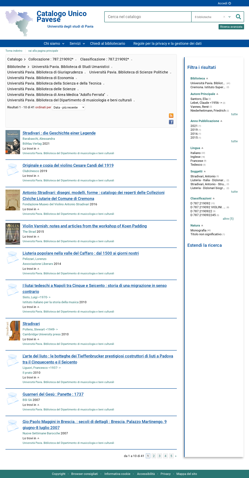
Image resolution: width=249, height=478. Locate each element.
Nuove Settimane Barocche (42, 433)
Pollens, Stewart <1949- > (40, 329)
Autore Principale (202, 94)
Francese (196, 161)
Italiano (195, 153)
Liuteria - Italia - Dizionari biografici (208, 180)
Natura (195, 225)
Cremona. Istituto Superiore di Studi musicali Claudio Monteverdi (208, 87)
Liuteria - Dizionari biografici (208, 188)
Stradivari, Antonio (203, 176)
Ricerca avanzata (231, 26)
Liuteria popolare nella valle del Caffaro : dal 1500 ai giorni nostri (81, 253)
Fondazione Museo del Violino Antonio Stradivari (56, 204)
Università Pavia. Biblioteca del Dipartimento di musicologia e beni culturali (68, 153)
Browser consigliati (84, 474)
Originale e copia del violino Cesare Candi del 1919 (68, 165)
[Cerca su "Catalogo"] (147, 17)
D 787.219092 (200, 203)
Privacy (166, 474)
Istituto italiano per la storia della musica (51, 302)
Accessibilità (146, 474)
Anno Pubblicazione (204, 121)
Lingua (195, 148)
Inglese (195, 157)
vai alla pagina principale (43, 50)
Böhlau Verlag (32, 143)
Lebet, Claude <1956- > (206, 102)
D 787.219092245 (203, 215)
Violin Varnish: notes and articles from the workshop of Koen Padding (85, 226)
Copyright (58, 474)
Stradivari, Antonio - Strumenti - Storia (208, 184)
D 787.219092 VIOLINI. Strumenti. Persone (208, 207)
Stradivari (31, 323)
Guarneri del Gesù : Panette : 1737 (53, 394)
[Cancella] (224, 16)
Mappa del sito (186, 474)
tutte (234, 114)
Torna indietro (13, 50)
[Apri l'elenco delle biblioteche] (229, 16)
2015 (194, 137)
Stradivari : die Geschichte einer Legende (59, 133)
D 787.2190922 (201, 211)
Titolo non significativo (206, 234)
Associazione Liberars (38, 264)
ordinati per (43, 107)
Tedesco (196, 164)
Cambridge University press (42, 334)
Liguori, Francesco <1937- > (42, 368)
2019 (194, 130)
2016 (194, 134)
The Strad (30, 231)
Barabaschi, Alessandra (39, 138)
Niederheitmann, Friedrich (208, 110)
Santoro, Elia (199, 99)
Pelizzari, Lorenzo (34, 259)
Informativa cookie (117, 474)
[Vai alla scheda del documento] (12, 142)
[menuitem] (54, 43)
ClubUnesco (31, 171)
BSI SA (28, 400)
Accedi (222, 3)
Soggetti (196, 171)
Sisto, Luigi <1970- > (36, 297)
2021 (194, 126)
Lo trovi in (29, 148)
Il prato (28, 372)
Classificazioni (200, 198)
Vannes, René (199, 106)
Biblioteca (197, 78)
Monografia (198, 230)
